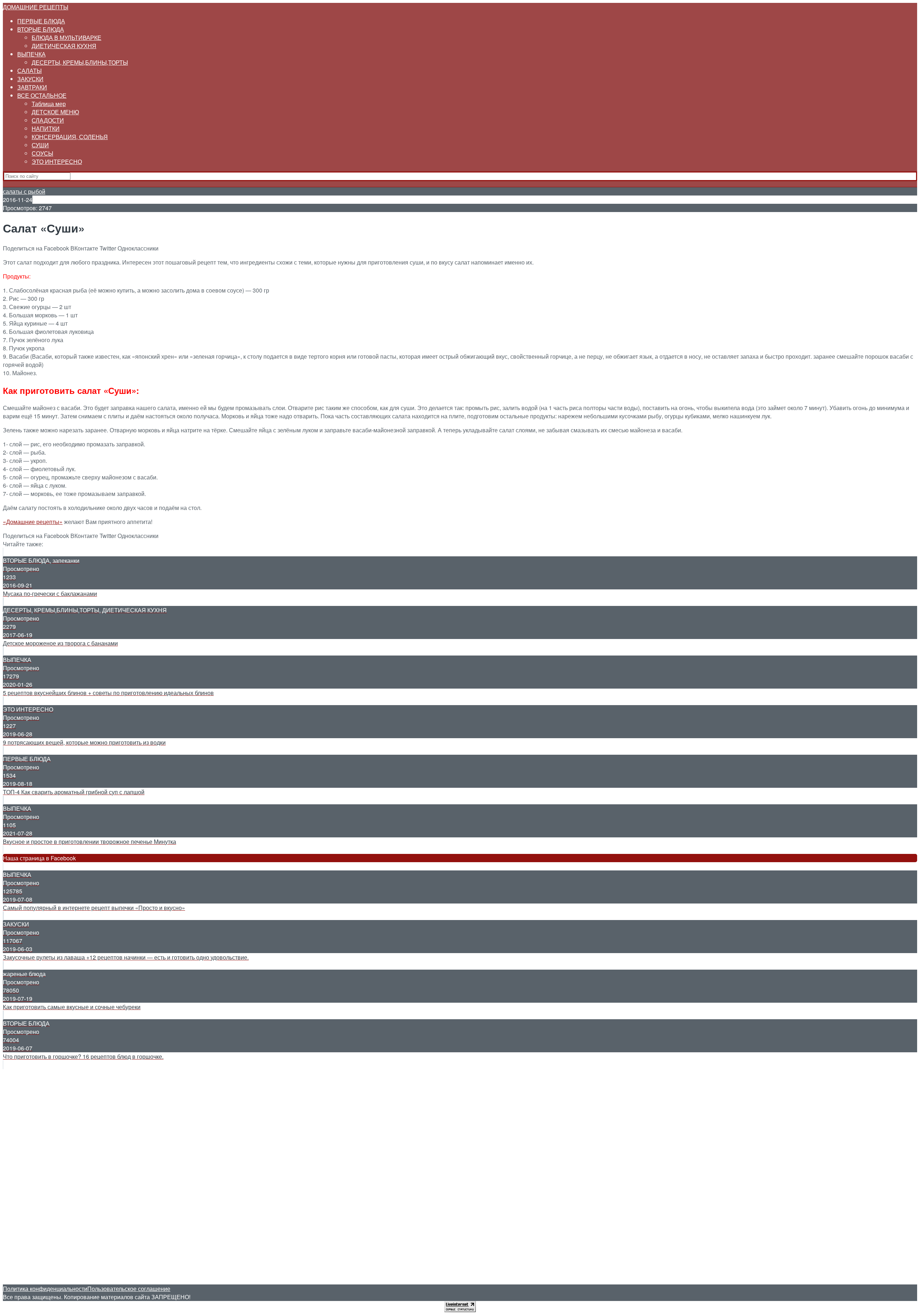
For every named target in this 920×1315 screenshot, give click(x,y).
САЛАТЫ (29, 70)
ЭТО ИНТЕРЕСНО (57, 161)
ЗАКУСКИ (30, 79)
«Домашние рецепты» (33, 522)
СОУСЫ (42, 153)
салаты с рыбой (24, 191)
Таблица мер (49, 104)
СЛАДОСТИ (48, 120)
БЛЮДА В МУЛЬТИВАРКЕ (66, 37)
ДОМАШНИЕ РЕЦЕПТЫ (35, 7)
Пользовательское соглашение (128, 1288)
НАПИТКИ (46, 128)
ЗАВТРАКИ (32, 87)
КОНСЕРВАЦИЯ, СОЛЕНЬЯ (70, 137)
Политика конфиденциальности (45, 1288)
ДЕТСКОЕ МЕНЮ (55, 112)
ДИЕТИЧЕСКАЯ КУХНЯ (64, 46)
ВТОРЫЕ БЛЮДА (40, 29)
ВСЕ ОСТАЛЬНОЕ (41, 95)
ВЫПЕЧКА (31, 54)
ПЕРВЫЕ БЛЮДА (41, 21)
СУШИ (40, 145)
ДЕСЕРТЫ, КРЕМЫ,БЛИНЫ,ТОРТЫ (80, 62)
